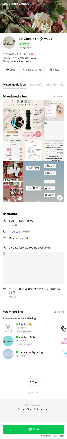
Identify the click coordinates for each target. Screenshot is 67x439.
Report (21, 409)
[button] (54, 69)
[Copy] (14, 292)
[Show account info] (24, 44)
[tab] (14, 84)
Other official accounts (38, 409)
